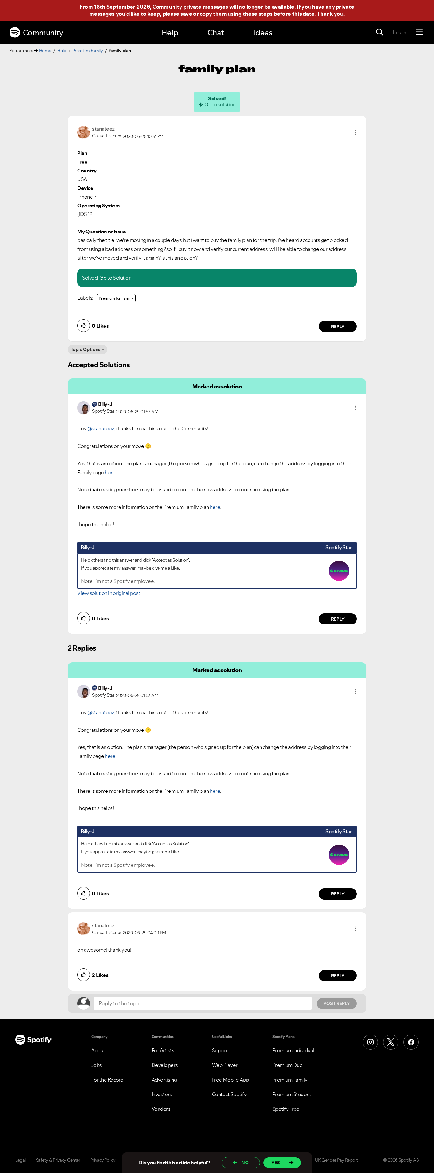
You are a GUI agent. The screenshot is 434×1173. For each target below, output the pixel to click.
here (110, 472)
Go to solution (219, 104)
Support (221, 1050)
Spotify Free (286, 1108)
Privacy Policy (102, 1160)
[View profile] (83, 131)
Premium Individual (293, 1050)
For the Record (107, 1079)
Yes (275, 1162)
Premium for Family (116, 298)
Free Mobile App (230, 1079)
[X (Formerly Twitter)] (390, 1042)
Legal (20, 1160)
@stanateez (100, 428)
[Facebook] (411, 1042)
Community (43, 32)
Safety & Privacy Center (58, 1160)
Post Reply (336, 1003)
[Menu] (419, 32)
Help (170, 32)
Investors (162, 1094)
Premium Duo (287, 1065)
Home (45, 50)
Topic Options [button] (85, 349)
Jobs (96, 1065)
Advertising (164, 1079)
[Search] (379, 32)
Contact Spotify (229, 1094)
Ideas (262, 32)
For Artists (163, 1050)
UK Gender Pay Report (336, 1160)
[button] (355, 132)
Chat (215, 32)
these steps (258, 13)
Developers (165, 1065)
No (245, 1162)
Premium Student (291, 1094)
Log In (399, 32)
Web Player (225, 1065)
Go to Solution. (115, 277)
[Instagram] (370, 1042)
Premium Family (87, 50)
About (98, 1050)
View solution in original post (108, 593)
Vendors (161, 1108)
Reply (338, 326)
